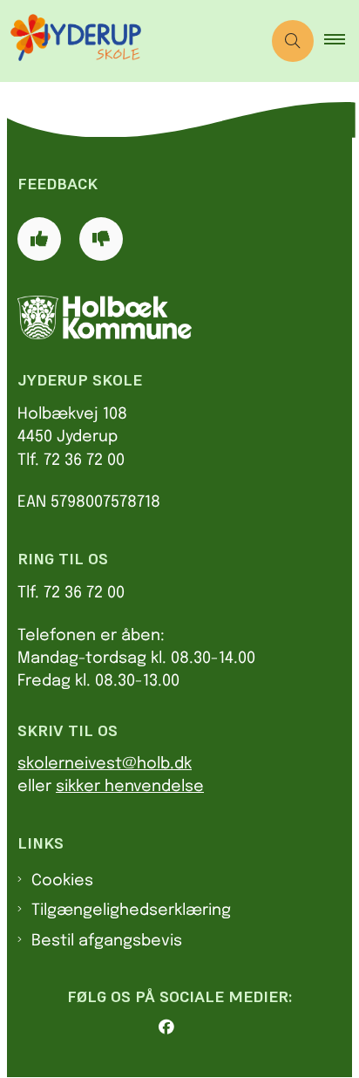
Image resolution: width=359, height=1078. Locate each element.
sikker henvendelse (130, 787)
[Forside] (179, 317)
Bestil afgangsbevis (106, 941)
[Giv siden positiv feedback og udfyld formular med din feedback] (39, 239)
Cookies (62, 881)
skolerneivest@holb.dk (104, 764)
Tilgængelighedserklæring (131, 910)
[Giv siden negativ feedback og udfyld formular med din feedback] (101, 239)
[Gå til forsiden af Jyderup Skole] (130, 41)
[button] (341, 41)
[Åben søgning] (293, 41)
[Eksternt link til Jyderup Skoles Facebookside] (186, 1027)
